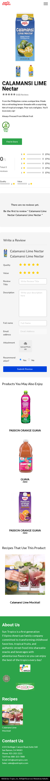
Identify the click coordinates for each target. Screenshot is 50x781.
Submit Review (25, 369)
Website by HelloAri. (41, 779)
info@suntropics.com (18, 760)
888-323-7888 (18, 756)
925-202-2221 (15, 753)
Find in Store (12, 141)
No (32, 360)
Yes (24, 360)
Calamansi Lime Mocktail (9, 729)
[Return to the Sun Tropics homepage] (6, 3)
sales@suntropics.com (18, 763)
